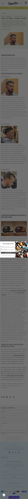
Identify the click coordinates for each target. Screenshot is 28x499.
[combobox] (2, 249)
